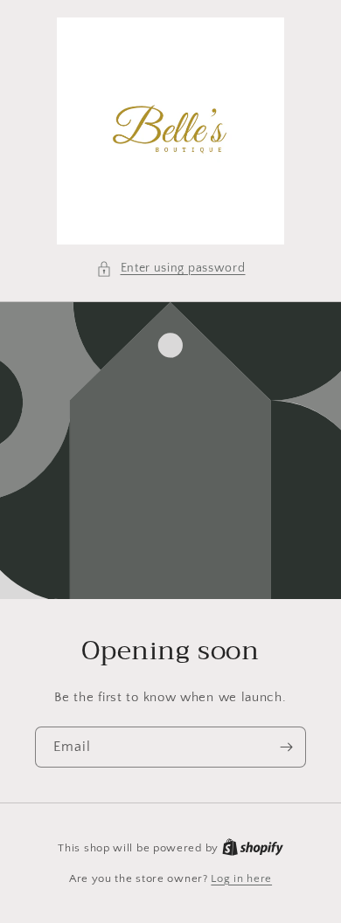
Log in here (241, 878)
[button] (171, 268)
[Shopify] (252, 848)
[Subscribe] (286, 747)
